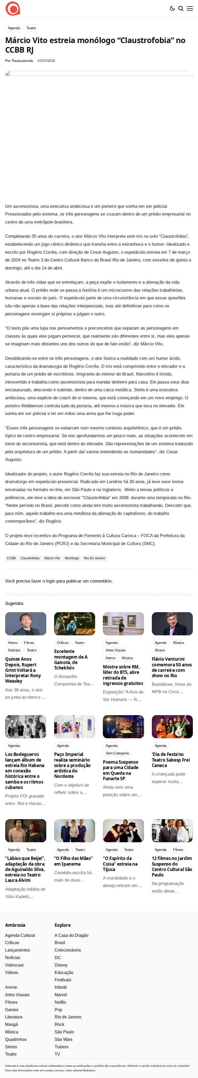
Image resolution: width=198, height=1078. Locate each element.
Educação (64, 972)
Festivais (63, 980)
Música (11, 1032)
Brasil (60, 942)
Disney (61, 965)
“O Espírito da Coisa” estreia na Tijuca (120, 863)
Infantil (61, 987)
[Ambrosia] (13, 8)
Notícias (12, 957)
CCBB (11, 558)
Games (11, 1010)
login (50, 581)
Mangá (11, 1024)
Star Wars (63, 1039)
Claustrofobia (30, 558)
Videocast (14, 965)
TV (57, 1054)
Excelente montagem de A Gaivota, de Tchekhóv (71, 659)
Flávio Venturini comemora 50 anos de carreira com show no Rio (172, 667)
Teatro (10, 1054)
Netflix (60, 1002)
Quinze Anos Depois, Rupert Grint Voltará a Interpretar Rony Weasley (23, 670)
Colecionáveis (68, 950)
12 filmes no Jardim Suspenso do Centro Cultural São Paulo (172, 866)
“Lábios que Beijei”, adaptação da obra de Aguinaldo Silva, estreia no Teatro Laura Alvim (25, 869)
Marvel (61, 995)
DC (58, 957)
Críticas (12, 942)
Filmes (11, 1002)
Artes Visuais (17, 995)
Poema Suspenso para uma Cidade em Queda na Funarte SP (120, 770)
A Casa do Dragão (71, 935)
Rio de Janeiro (94, 558)
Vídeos (11, 972)
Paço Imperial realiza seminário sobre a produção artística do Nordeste (72, 765)
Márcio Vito (52, 558)
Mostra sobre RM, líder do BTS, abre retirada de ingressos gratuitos (123, 675)
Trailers (61, 1047)
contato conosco (54, 1070)
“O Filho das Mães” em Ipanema (73, 861)
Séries (11, 1047)
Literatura (13, 1017)
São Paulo (64, 1032)
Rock (59, 1024)
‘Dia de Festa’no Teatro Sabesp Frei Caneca (171, 759)
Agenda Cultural (20, 935)
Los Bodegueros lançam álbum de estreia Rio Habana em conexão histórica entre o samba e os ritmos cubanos (24, 770)
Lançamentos (17, 950)
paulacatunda (22, 61)
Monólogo (72, 558)
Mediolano (89, 1070)
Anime (11, 987)
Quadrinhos (16, 1039)
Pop (58, 1010)
